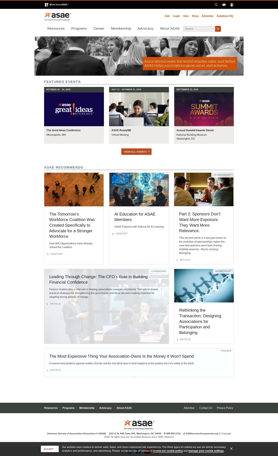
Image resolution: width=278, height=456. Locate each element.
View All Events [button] (135, 151)
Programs (79, 28)
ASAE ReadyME (121, 130)
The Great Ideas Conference (63, 130)
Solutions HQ (225, 16)
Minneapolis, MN (56, 134)
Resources (56, 28)
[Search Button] (218, 29)
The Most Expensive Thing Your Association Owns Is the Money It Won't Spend (121, 356)
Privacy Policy (225, 408)
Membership (121, 28)
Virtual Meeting (120, 134)
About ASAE (170, 28)
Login (176, 16)
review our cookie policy (168, 450)
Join (167, 16)
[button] (56, 5)
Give (186, 16)
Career (99, 28)
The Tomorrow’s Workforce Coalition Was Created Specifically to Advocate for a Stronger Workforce (72, 225)
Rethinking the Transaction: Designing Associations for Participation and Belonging (200, 321)
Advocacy (145, 28)
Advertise (207, 16)
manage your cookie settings (206, 450)
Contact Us (205, 408)
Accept (49, 449)
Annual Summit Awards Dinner (195, 130)
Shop (195, 16)
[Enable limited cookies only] (233, 448)
